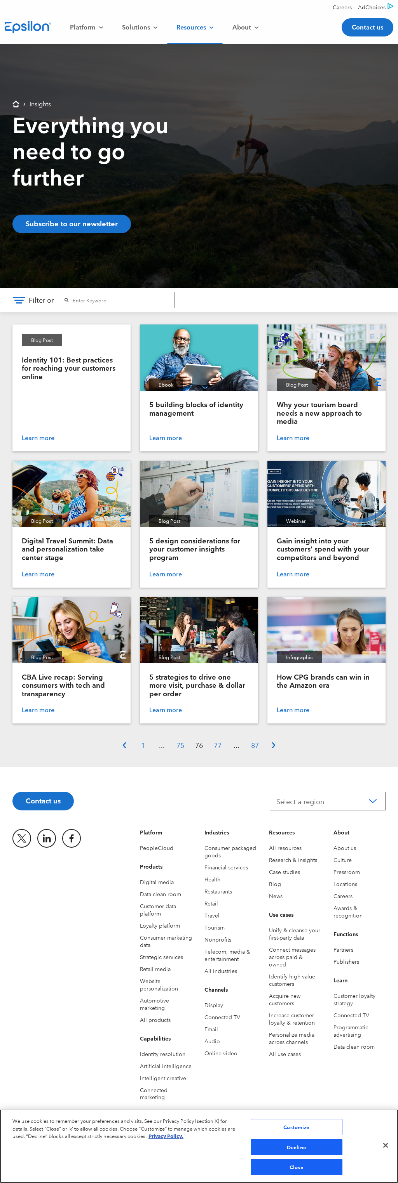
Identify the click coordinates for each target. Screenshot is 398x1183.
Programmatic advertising (350, 1030)
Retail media (155, 969)
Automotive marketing (154, 1003)
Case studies (284, 872)
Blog (275, 884)
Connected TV (222, 1017)
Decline (296, 1146)
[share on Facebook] (71, 838)
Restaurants (218, 891)
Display (213, 1005)
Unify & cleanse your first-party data (294, 933)
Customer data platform (158, 909)
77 (218, 745)
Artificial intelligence (166, 1066)
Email (211, 1029)
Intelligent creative (163, 1078)
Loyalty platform (160, 925)
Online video (220, 1053)
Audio (212, 1041)
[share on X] (21, 838)
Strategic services (161, 957)
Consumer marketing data (166, 941)
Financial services (226, 867)
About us (344, 848)
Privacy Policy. (165, 1135)
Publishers (346, 961)
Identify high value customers (292, 979)
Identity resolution (162, 1054)
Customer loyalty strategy (354, 999)
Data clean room (160, 894)
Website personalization (159, 984)
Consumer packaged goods (230, 851)
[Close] (385, 1145)
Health (212, 879)
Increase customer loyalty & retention (292, 1018)
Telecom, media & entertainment (227, 955)
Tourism (214, 927)
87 (255, 745)
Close (297, 1166)
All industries (220, 971)
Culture (342, 860)
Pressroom (346, 872)
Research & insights (293, 860)
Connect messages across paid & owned (292, 956)
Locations (345, 884)
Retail (211, 903)
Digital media (157, 882)
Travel (212, 915)
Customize (296, 1126)
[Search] (66, 300)
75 (180, 745)
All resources (285, 848)
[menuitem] (87, 27)
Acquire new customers (284, 999)
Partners (343, 949)
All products (155, 1019)
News (276, 896)
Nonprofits (217, 939)
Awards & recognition (348, 911)
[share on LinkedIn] (46, 838)
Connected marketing (154, 1093)
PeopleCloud (156, 848)
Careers (343, 896)
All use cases (285, 1054)
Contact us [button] (367, 27)
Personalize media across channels (291, 1038)
